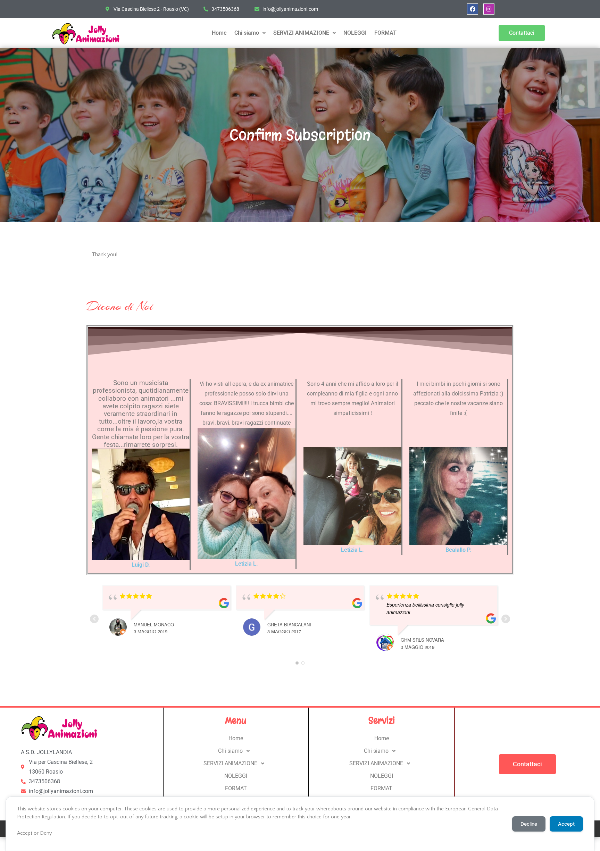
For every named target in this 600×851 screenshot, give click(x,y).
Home (219, 33)
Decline (528, 824)
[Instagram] (488, 9)
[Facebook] (472, 9)
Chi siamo (246, 33)
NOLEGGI (355, 33)
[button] (250, 33)
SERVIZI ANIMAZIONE (301, 33)
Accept (566, 824)
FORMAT (385, 33)
